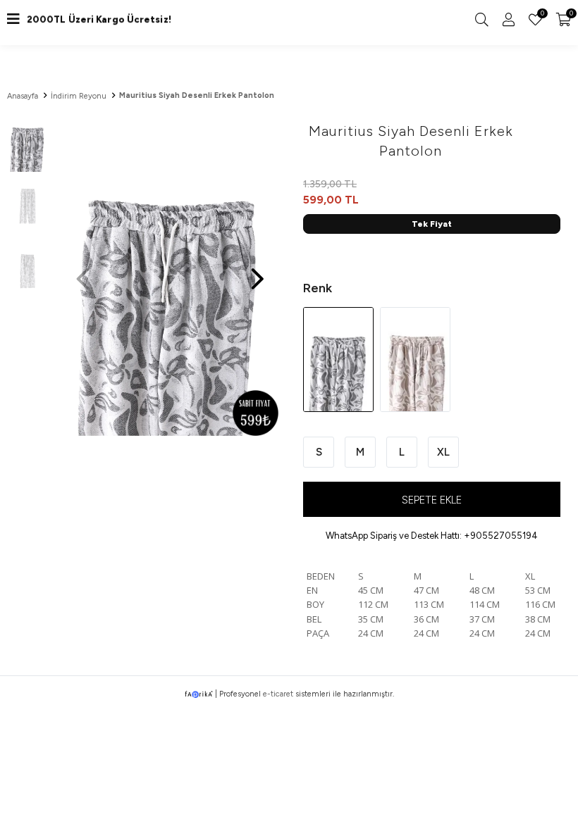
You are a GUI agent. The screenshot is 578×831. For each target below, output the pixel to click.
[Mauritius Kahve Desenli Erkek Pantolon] (415, 359)
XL (443, 452)
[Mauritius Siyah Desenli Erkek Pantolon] (339, 359)
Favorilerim (541, 15)
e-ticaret (278, 694)
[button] (257, 272)
